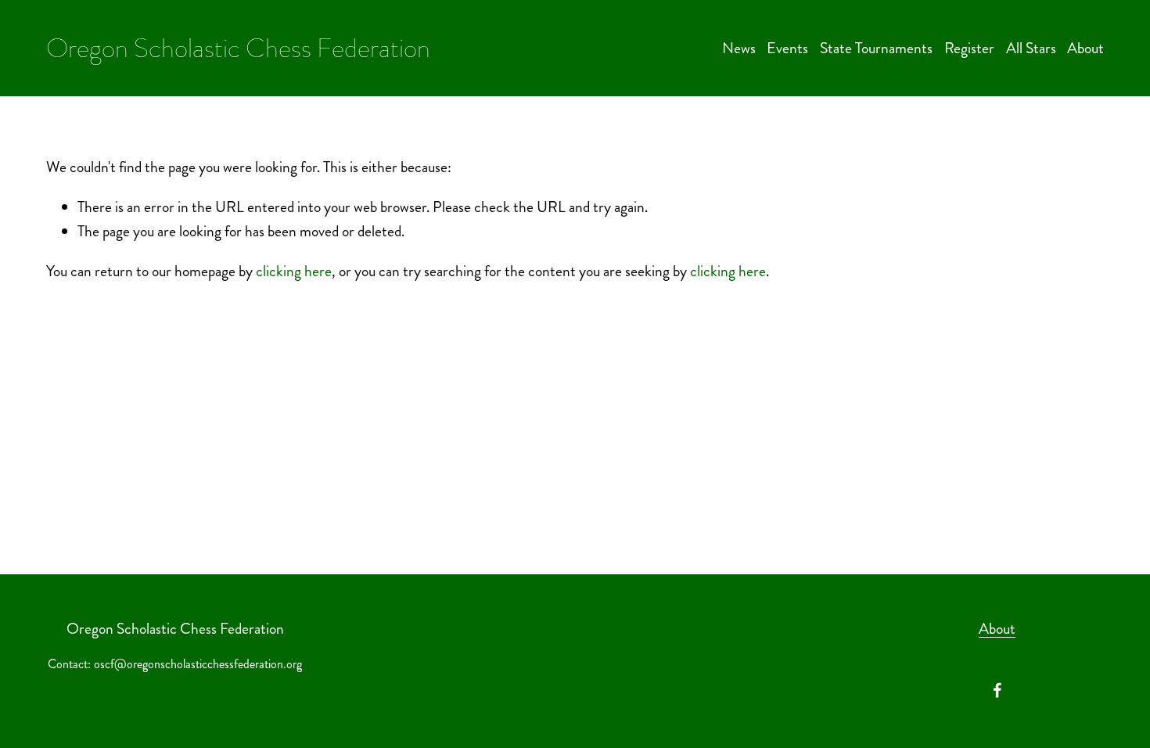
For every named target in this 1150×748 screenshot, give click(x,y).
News (739, 48)
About (1085, 48)
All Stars (1031, 48)
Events (787, 48)
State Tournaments (876, 48)
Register (969, 48)
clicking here (294, 271)
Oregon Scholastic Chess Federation (238, 48)
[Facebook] (997, 690)
